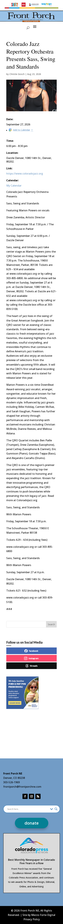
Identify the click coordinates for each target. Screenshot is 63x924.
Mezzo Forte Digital (43, 915)
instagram (34, 658)
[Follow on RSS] (38, 796)
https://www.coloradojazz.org (24, 173)
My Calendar (13, 185)
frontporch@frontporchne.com (22, 786)
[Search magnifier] (56, 809)
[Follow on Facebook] (25, 796)
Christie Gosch (17, 74)
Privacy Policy (31, 919)
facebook (33, 650)
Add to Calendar (21, 129)
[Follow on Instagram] (31, 796)
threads (33, 665)
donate (32, 823)
